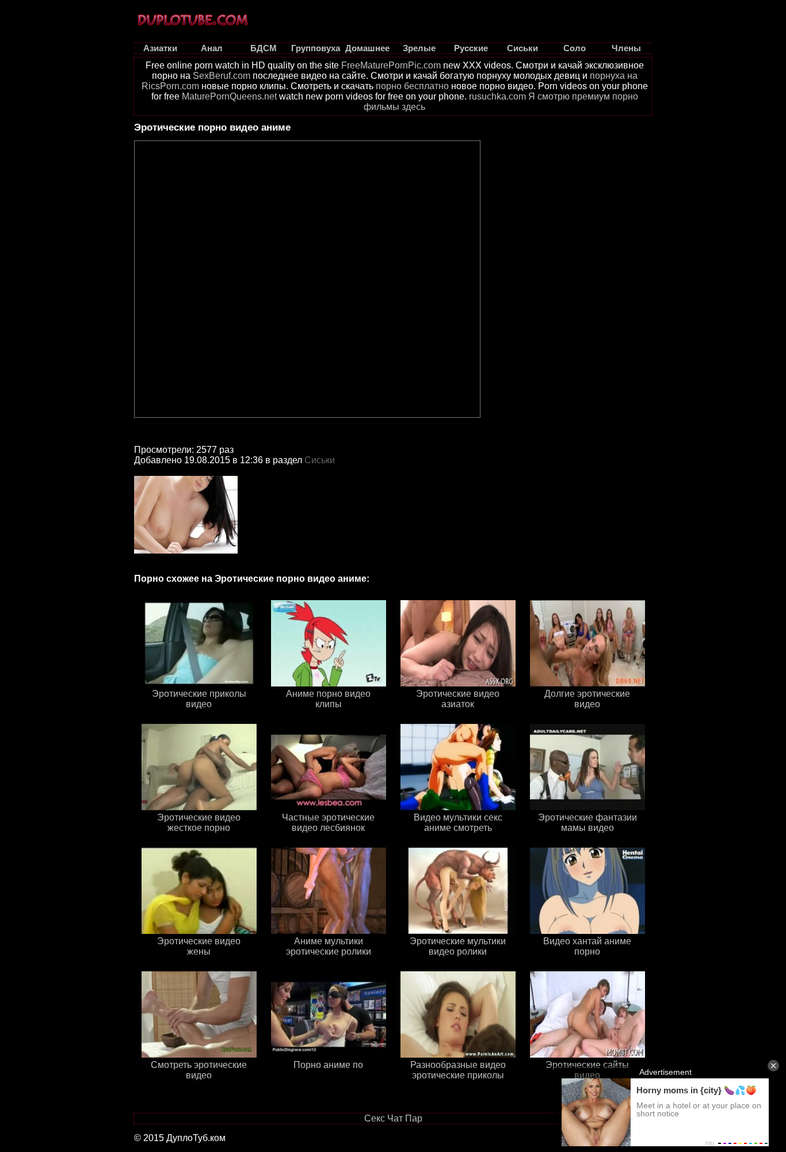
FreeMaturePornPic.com (391, 65)
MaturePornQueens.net (229, 96)
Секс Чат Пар (393, 1118)
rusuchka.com (497, 96)
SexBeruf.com (221, 76)
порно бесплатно (412, 86)
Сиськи (319, 460)
